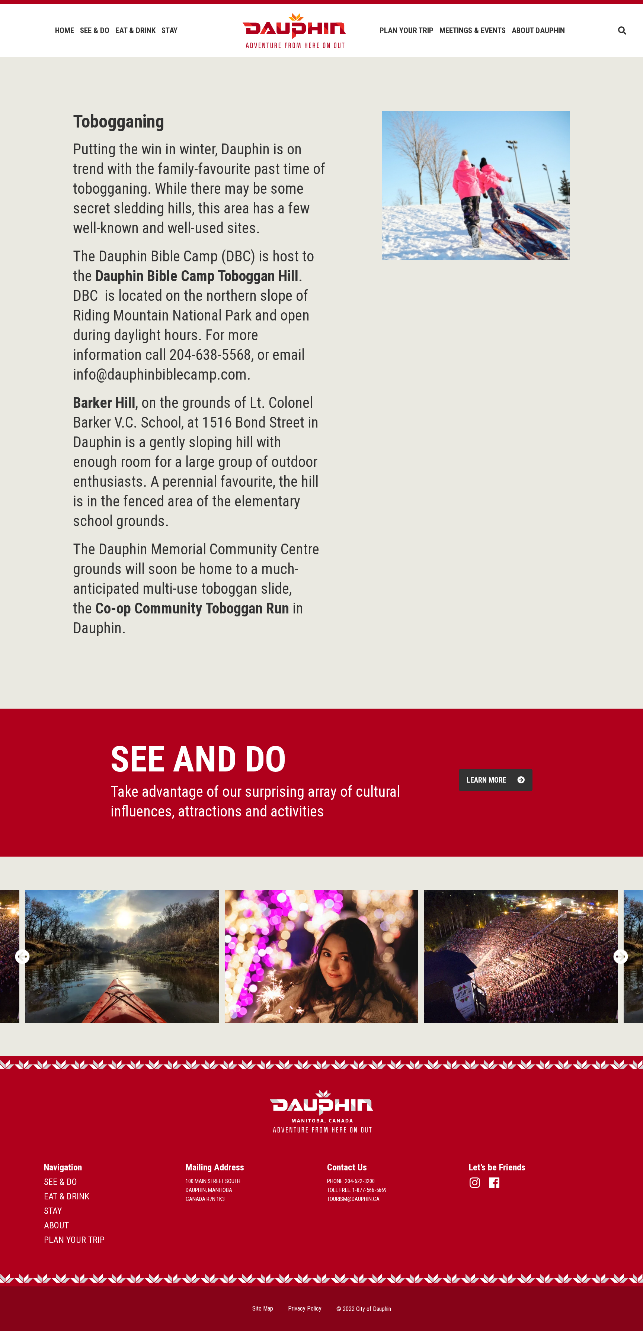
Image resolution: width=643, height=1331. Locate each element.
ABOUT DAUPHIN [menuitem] (538, 30)
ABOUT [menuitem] (56, 1225)
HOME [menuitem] (64, 30)
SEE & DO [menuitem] (94, 30)
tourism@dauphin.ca (353, 1199)
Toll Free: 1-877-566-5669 (357, 1190)
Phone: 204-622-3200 (351, 1181)
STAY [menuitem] (169, 30)
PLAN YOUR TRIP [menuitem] (407, 30)
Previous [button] (22, 956)
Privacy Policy (305, 1308)
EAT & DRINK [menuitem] (135, 30)
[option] (321, 956)
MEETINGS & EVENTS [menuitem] (472, 30)
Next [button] (620, 956)
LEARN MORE (487, 780)
